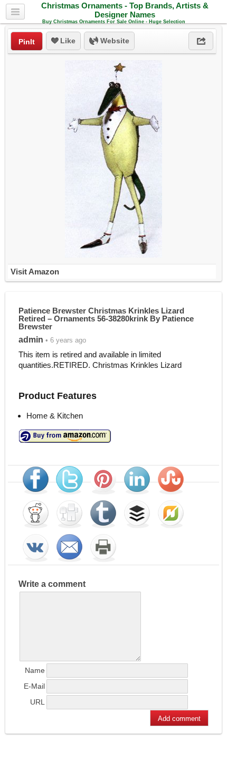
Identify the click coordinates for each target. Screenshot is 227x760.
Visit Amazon (35, 271)
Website (113, 40)
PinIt (26, 41)
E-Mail (34, 686)
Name (35, 670)
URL (37, 702)
